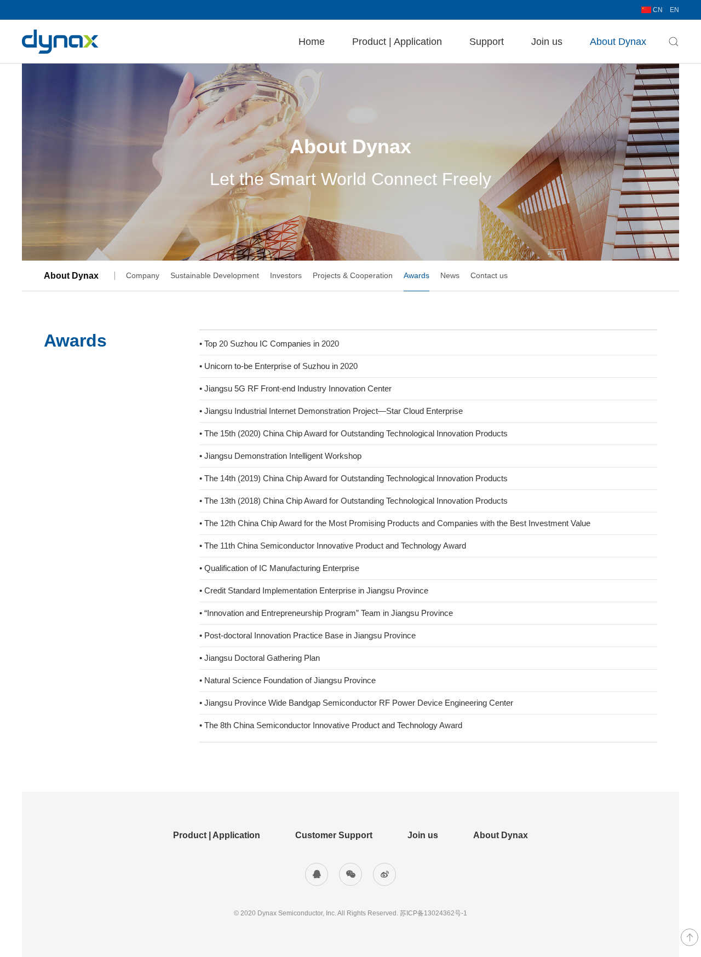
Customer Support (333, 835)
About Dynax (618, 41)
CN (657, 10)
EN (674, 10)
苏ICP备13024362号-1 (433, 913)
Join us (546, 41)
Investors (286, 275)
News (449, 275)
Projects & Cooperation (353, 275)
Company (142, 275)
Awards (416, 275)
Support (486, 41)
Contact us (489, 275)
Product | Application (397, 41)
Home (311, 41)
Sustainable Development (214, 275)
